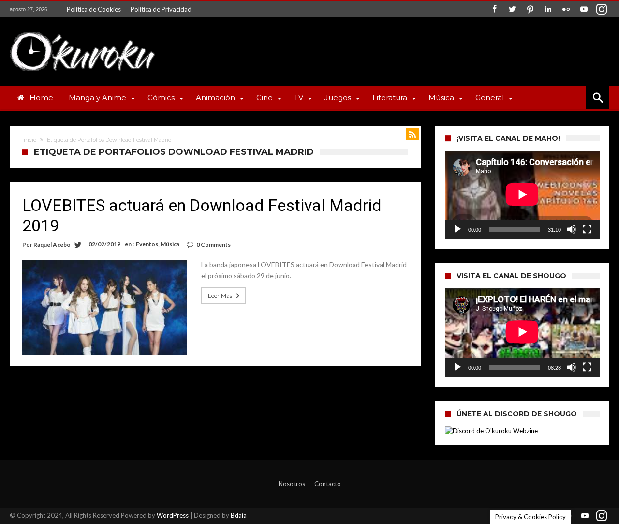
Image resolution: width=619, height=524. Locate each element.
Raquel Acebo (52, 244)
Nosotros (292, 484)
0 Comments (213, 244)
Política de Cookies (94, 9)
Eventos (147, 244)
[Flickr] (566, 9)
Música (170, 244)
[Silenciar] (571, 229)
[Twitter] (512, 9)
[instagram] (601, 9)
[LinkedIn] (548, 9)
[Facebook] (494, 9)
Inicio (29, 139)
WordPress (173, 515)
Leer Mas (220, 295)
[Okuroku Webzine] (82, 32)
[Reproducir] (457, 229)
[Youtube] (583, 9)
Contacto (327, 484)
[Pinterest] (530, 9)
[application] (522, 195)
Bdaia (239, 515)
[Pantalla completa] (587, 229)
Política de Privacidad (161, 9)
